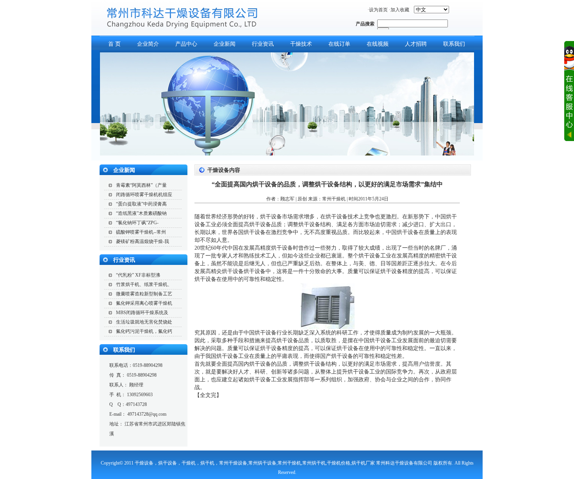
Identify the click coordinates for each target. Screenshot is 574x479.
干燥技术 (301, 44)
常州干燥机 (334, 199)
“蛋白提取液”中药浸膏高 (141, 204)
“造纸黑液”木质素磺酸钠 (141, 213)
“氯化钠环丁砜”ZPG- (137, 222)
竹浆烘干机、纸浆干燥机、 (144, 284)
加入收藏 (399, 10)
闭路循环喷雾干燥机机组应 (144, 194)
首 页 (114, 44)
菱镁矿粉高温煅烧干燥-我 (142, 241)
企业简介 (148, 44)
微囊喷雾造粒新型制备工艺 (144, 294)
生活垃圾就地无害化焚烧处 (144, 322)
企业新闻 (224, 44)
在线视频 (378, 44)
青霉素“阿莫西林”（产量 (141, 185)
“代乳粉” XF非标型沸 (138, 275)
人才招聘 (416, 44)
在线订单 (339, 44)
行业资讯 (263, 44)
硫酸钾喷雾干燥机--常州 (141, 232)
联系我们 (454, 44)
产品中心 (186, 44)
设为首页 (378, 10)
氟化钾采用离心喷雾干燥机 (144, 303)
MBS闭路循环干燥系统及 (142, 312)
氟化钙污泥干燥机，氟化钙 (144, 331)
